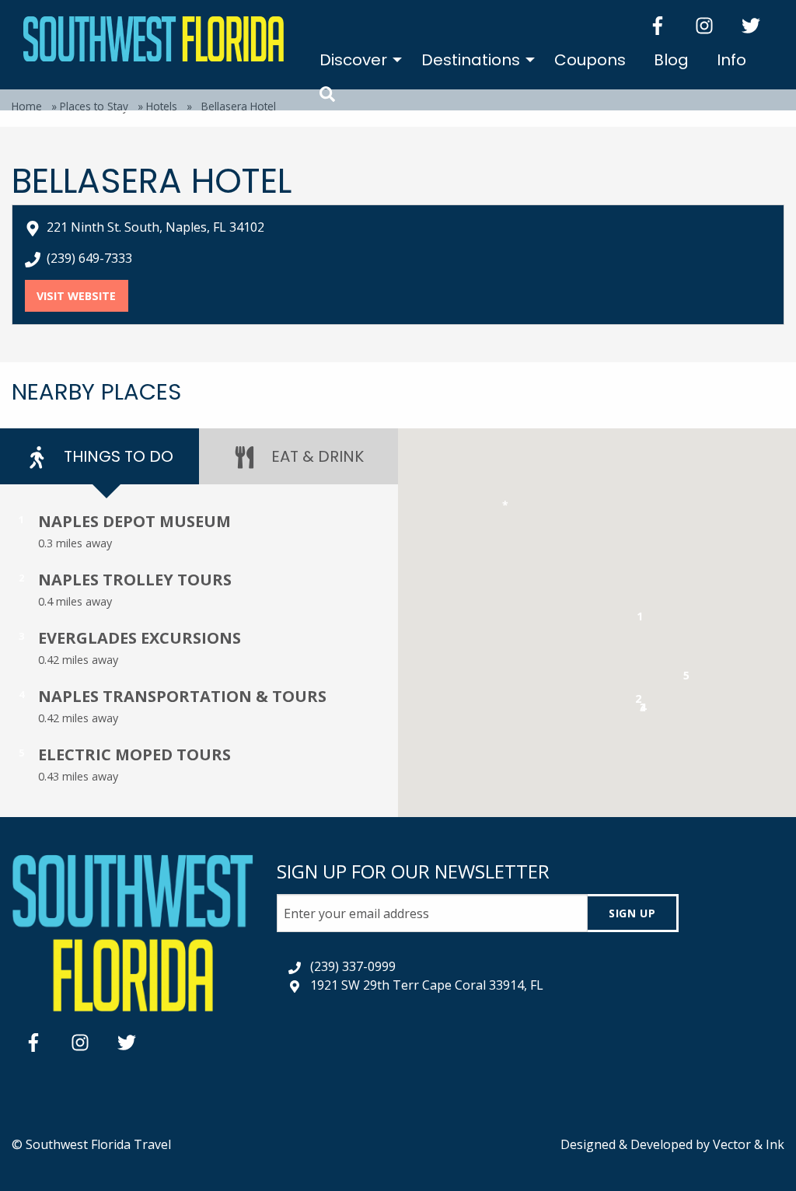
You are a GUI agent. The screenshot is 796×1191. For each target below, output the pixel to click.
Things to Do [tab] (116, 456)
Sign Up (632, 913)
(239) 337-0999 (353, 966)
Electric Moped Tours (134, 754)
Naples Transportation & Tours (182, 696)
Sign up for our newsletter (413, 871)
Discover (353, 60)
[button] (640, 619)
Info (731, 60)
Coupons (590, 60)
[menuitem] (356, 60)
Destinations (470, 60)
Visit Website (82, 295)
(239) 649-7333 (89, 258)
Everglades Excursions (139, 637)
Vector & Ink (748, 1144)
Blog (671, 60)
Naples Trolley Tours (135, 579)
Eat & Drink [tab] (315, 456)
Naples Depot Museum (134, 521)
